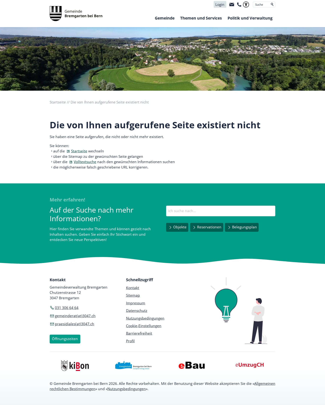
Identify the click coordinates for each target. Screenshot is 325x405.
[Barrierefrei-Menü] (246, 5)
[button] (231, 4)
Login (219, 4)
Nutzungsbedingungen (126, 388)
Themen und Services (201, 18)
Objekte (180, 227)
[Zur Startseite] (76, 13)
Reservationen (209, 227)
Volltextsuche (85, 161)
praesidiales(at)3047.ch (74, 323)
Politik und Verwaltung (250, 18)
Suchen (272, 5)
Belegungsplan (244, 227)
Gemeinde (165, 18)
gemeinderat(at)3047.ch (75, 315)
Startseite (79, 151)
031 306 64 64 (66, 307)
